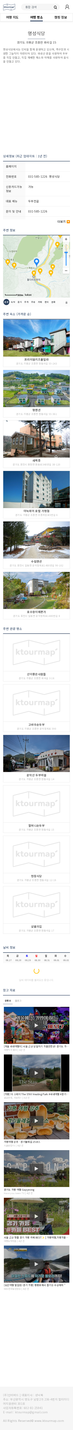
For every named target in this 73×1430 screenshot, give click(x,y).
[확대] (66, 239)
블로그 (18, 1000)
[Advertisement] (36, 108)
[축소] (66, 270)
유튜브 (8, 1000)
